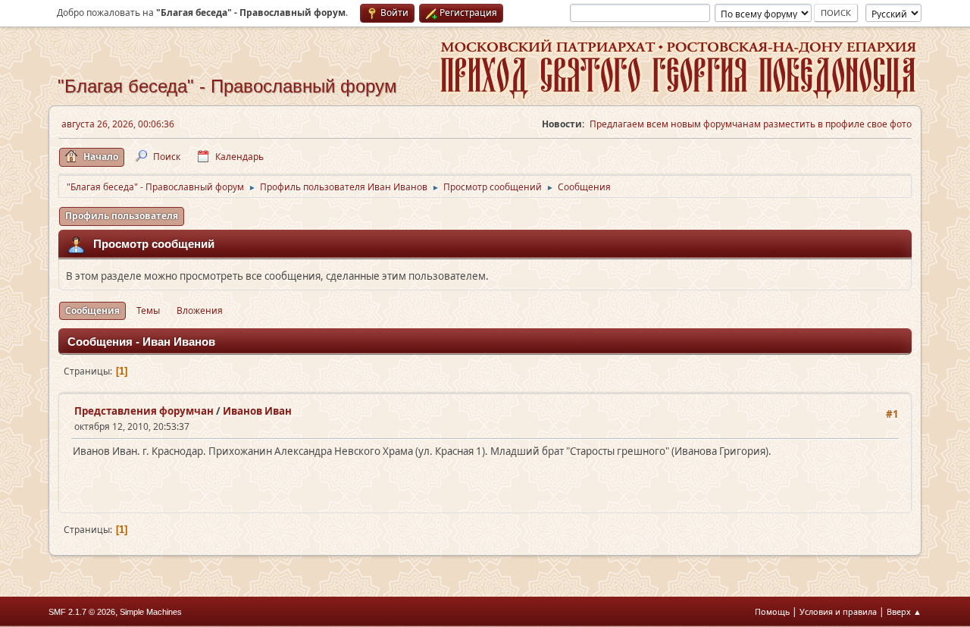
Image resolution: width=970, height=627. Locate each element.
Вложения (200, 310)
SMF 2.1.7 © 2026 (81, 611)
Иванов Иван (257, 411)
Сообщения (92, 310)
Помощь (772, 611)
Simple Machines (151, 611)
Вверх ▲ (904, 611)
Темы (148, 310)
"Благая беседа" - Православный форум (227, 86)
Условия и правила (838, 611)
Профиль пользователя (121, 215)
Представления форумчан (144, 411)
